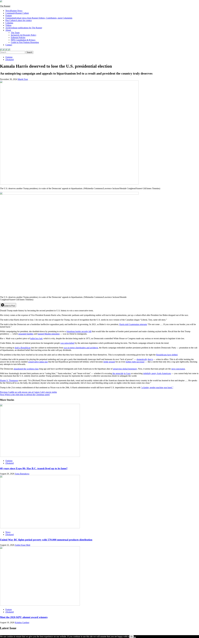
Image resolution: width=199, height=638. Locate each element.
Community (17, 13)
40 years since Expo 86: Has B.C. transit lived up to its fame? (34, 468)
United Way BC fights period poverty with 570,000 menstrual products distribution (46, 539)
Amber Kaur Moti (22, 545)
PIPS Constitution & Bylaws (23, 40)
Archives (23, 28)
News (13, 10)
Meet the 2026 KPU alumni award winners (24, 617)
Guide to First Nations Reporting (25, 42)
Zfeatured (9, 59)
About (8, 30)
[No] (135, 637)
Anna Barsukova (22, 474)
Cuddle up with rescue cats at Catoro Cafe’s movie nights (28, 392)
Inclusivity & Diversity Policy (23, 35)
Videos (8, 25)
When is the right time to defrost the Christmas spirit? (25, 394)
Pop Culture (18, 20)
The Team (15, 32)
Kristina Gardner (22, 622)
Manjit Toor (23, 79)
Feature (8, 15)
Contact (8, 45)
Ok (131, 637)
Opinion (38, 18)
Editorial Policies (18, 37)
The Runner (5, 6)
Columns (9, 23)
